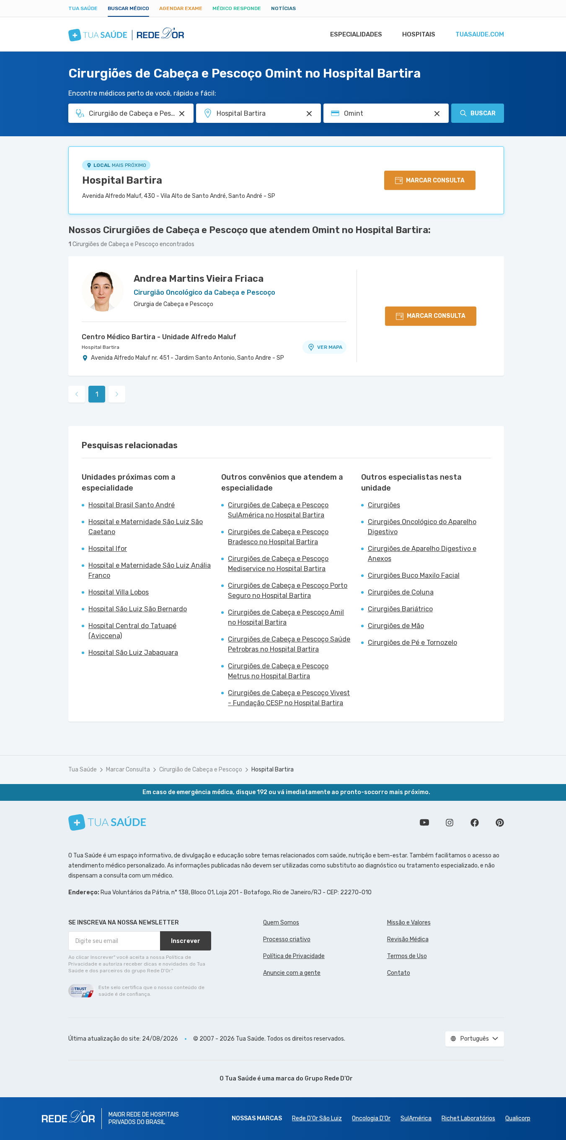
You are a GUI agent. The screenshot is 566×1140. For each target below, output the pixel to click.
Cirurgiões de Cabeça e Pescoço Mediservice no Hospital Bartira (278, 564)
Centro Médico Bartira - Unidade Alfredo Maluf (159, 337)
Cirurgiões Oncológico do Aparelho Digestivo (422, 527)
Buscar (483, 113)
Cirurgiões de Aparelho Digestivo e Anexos (422, 554)
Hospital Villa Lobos (118, 592)
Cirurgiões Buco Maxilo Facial (414, 575)
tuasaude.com (479, 34)
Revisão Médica (408, 939)
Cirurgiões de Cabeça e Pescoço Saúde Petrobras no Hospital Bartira (289, 644)
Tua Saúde (83, 8)
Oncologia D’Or (371, 1118)
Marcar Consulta (128, 769)
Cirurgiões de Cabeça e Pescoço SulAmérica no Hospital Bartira (278, 510)
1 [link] (97, 394)
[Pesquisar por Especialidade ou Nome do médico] (182, 114)
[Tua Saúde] (107, 822)
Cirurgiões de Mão (396, 626)
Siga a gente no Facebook (474, 822)
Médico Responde (236, 8)
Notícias (283, 8)
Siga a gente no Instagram (449, 822)
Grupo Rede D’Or (329, 1078)
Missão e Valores (409, 922)
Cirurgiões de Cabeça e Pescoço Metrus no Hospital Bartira (278, 671)
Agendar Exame (180, 8)
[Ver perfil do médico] (103, 291)
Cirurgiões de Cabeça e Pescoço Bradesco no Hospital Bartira (278, 537)
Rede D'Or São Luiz (317, 1118)
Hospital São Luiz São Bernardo (137, 609)
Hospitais (418, 34)
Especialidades (356, 34)
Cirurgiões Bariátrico (400, 609)
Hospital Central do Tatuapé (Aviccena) (132, 631)
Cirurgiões (384, 505)
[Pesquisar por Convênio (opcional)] (437, 114)
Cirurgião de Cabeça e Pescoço (200, 769)
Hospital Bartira (122, 180)
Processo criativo (286, 939)
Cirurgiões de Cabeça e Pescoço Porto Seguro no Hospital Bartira (287, 591)
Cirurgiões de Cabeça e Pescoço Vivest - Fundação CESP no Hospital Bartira (289, 698)
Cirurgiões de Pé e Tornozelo (412, 643)
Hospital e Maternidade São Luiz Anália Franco (149, 570)
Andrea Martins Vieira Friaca (199, 278)
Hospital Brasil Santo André (131, 505)
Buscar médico (128, 8)
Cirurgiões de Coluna (401, 592)
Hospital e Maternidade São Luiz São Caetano (145, 527)
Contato (398, 972)
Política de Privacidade (294, 956)
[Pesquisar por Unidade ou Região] (309, 114)
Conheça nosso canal (424, 822)
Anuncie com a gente (291, 972)
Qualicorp (517, 1118)
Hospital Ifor (107, 549)
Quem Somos (281, 922)
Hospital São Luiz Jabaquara (133, 653)
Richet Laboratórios (468, 1118)
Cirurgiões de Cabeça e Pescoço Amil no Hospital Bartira (286, 617)
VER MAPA (329, 347)
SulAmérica (416, 1118)
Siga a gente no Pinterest (500, 822)
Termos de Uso (407, 956)
